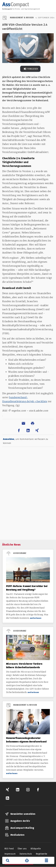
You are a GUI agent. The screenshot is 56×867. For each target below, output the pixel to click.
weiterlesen (36, 618)
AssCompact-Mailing (22, 827)
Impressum (10, 854)
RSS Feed (9, 848)
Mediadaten (17, 834)
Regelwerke (41, 854)
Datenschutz (26, 854)
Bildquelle (36, 848)
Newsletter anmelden (22, 814)
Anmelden (8, 439)
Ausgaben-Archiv (20, 820)
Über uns (22, 848)
